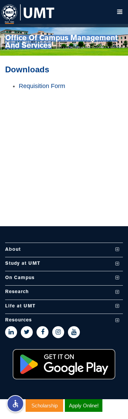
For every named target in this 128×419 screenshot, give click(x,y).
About (13, 249)
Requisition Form (42, 86)
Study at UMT (22, 264)
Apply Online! (84, 405)
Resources (18, 320)
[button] (15, 403)
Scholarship (44, 405)
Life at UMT (20, 306)
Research (17, 292)
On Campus (19, 278)
